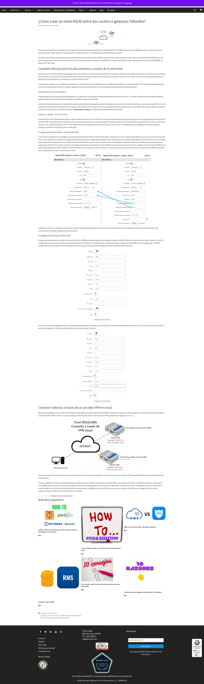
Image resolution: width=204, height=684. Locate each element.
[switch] (197, 654)
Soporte (92, 10)
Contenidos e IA (44, 651)
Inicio (4, 10)
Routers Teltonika (51, 613)
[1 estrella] (39, 496)
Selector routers (43, 10)
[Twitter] (45, 632)
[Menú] (200, 640)
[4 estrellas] (46, 496)
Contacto (41, 638)
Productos (14, 10)
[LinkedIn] (50, 632)
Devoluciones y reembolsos (64, 10)
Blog (101, 10)
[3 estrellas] (44, 496)
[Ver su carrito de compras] (201, 10)
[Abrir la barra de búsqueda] (195, 10)
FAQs (81, 10)
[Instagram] (61, 632)
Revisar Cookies (44, 657)
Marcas (27, 10)
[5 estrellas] (49, 496)
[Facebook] (40, 632)
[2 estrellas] (42, 496)
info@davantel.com (89, 639)
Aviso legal (42, 645)
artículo (130, 415)
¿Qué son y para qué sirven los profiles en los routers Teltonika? (61, 615)
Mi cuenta (111, 10)
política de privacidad (147, 651)
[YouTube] (56, 632)
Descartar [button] (128, 3)
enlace (127, 96)
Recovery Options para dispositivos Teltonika (55, 618)
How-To (43, 613)
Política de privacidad (46, 648)
